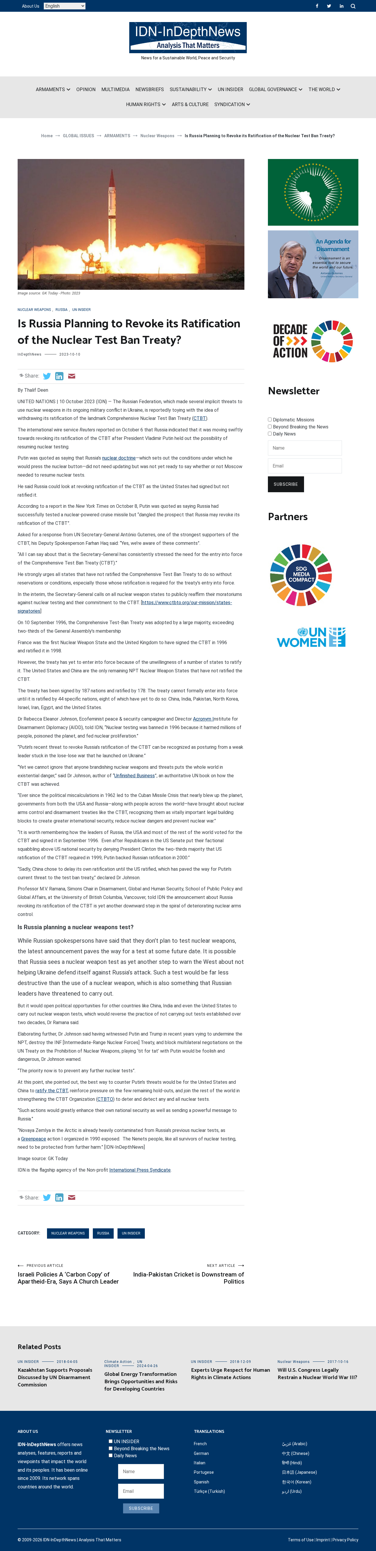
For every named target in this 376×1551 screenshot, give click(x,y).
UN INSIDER (230, 89)
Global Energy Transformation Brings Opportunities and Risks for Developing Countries (140, 1381)
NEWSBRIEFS (149, 89)
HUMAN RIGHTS (143, 104)
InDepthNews (30, 354)
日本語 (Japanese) (299, 1472)
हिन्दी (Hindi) (292, 1462)
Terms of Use (301, 1539)
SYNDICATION (229, 104)
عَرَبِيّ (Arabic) (294, 1443)
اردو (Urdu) (292, 1491)
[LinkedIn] (341, 6)
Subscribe (286, 484)
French (200, 1443)
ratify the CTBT (52, 1090)
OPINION (85, 89)
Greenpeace (33, 1139)
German (201, 1453)
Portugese (204, 1472)
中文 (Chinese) (295, 1453)
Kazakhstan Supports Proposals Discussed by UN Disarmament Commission (55, 1377)
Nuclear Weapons (34, 310)
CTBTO (105, 1099)
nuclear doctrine (119, 458)
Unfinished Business (134, 775)
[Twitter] (329, 6)
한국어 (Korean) (296, 1482)
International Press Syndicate (140, 1170)
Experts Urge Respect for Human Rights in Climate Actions (230, 1374)
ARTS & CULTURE (190, 104)
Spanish (201, 1482)
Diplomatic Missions (293, 420)
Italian (199, 1462)
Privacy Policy (345, 1539)
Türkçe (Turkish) (209, 1491)
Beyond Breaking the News (300, 427)
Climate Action (118, 1362)
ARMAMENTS (50, 89)
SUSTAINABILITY (188, 89)
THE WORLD (321, 89)
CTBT (200, 418)
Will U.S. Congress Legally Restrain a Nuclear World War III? (317, 1374)
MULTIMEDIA (115, 89)
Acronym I (203, 719)
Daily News (284, 434)
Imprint (323, 1539)
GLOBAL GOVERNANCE (273, 89)
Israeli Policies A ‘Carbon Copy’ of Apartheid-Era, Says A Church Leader (68, 1274)
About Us (30, 6)
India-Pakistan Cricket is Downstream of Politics (188, 1274)
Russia (62, 310)
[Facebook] (317, 6)
